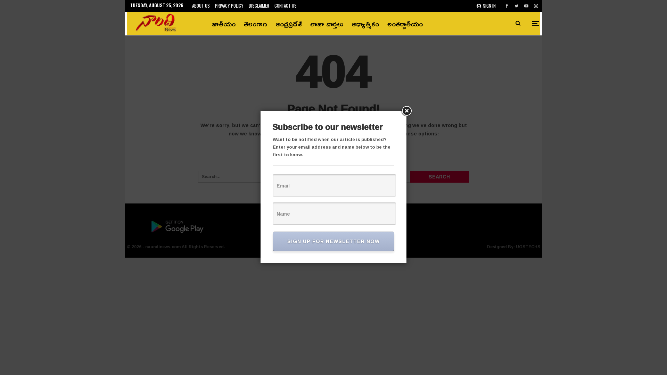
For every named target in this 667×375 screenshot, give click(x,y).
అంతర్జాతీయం (405, 24)
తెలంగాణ (255, 24)
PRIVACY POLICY (229, 5)
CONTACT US (285, 5)
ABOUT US (201, 5)
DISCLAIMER (259, 5)
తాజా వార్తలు (326, 24)
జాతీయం (224, 24)
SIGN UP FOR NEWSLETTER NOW (333, 241)
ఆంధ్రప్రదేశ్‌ (288, 24)
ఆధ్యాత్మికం (365, 24)
